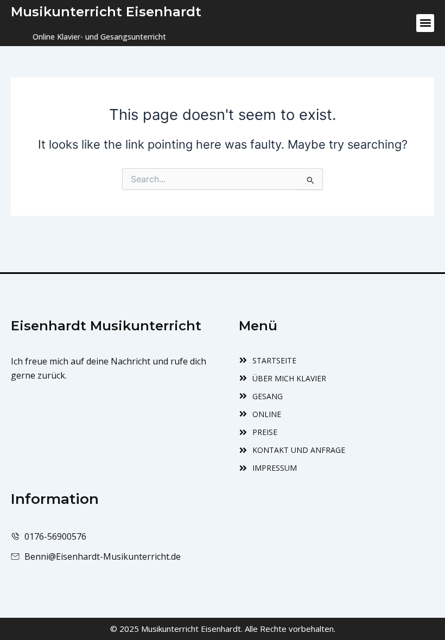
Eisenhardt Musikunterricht (106, 326)
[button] (425, 23)
